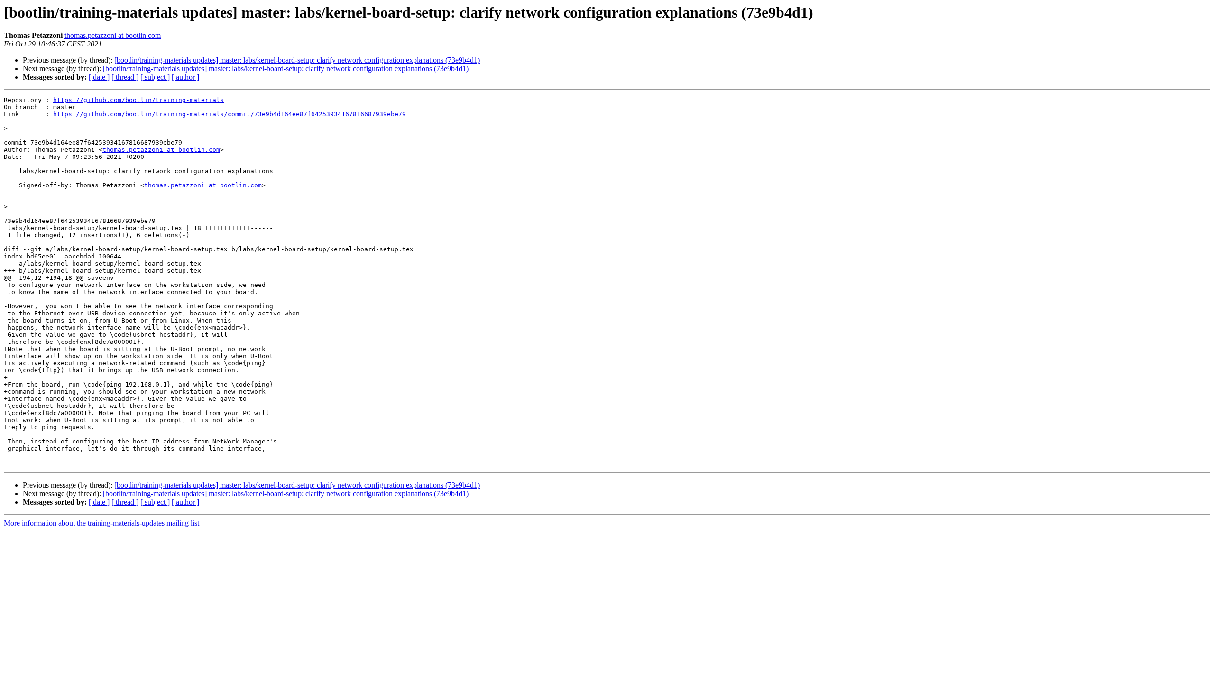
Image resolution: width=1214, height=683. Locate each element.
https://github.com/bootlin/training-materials (138, 99)
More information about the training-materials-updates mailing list (101, 523)
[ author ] (185, 77)
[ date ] (99, 77)
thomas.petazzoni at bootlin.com (112, 35)
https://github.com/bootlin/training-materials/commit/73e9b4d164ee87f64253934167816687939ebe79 (229, 114)
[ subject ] (155, 77)
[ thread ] (124, 77)
